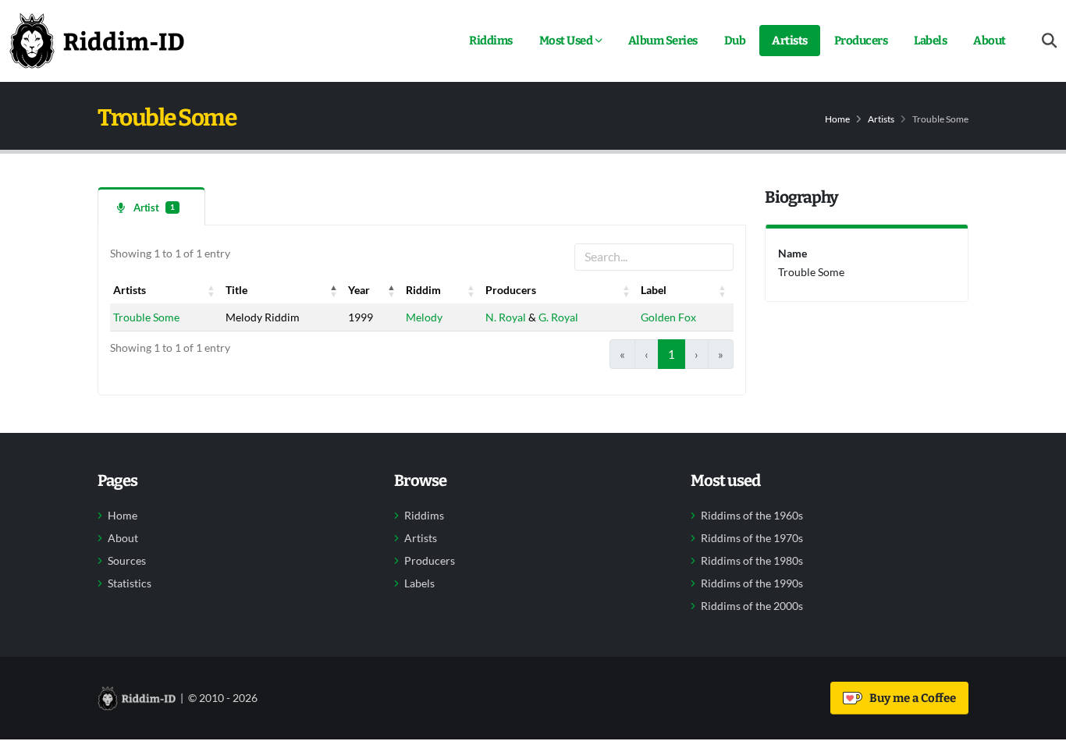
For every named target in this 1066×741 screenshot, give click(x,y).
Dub (735, 41)
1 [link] (671, 354)
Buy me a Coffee (910, 698)
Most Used (566, 41)
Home (837, 119)
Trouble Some (146, 317)
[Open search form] (1049, 41)
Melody (424, 317)
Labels (930, 41)
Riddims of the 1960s (752, 515)
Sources (127, 561)
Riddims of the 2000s (752, 606)
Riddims (491, 41)
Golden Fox (668, 317)
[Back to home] (96, 40)
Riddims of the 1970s (752, 538)
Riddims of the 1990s (752, 583)
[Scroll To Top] (1038, 723)
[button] (211, 290)
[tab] (151, 206)
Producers (861, 41)
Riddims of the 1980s (752, 561)
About (989, 41)
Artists (790, 41)
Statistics (129, 583)
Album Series (663, 41)
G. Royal (558, 317)
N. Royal (505, 317)
